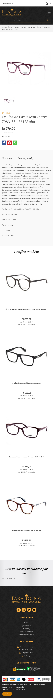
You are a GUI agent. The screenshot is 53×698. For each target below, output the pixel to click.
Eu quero (27, 283)
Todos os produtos (26, 632)
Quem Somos (26, 626)
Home (26, 623)
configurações (20, 689)
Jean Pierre (31, 27)
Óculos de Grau (13, 27)
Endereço (27, 656)
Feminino (23, 27)
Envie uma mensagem (28, 647)
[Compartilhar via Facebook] (4, 143)
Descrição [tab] (7, 158)
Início (4, 27)
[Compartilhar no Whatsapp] (15, 143)
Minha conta (8, 3)
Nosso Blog (26, 629)
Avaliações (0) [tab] (25, 158)
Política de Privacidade (26, 635)
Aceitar (7, 694)
